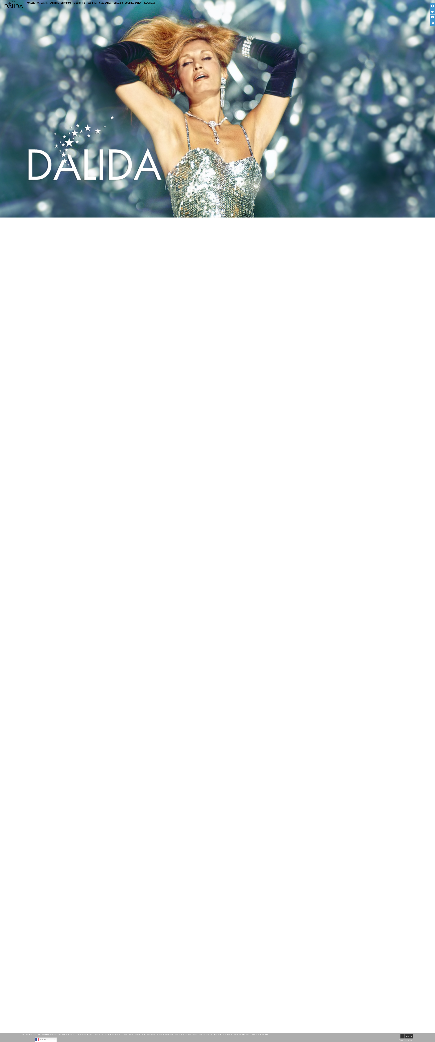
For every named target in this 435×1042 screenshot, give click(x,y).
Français (43, 1039)
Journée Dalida (133, 2)
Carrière (54, 2)
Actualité (42, 2)
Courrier (92, 2)
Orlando (118, 2)
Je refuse (409, 1036)
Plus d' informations (405, 1040)
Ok (402, 1036)
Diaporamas (150, 2)
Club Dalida (105, 2)
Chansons (66, 2)
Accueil (31, 2)
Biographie (79, 2)
